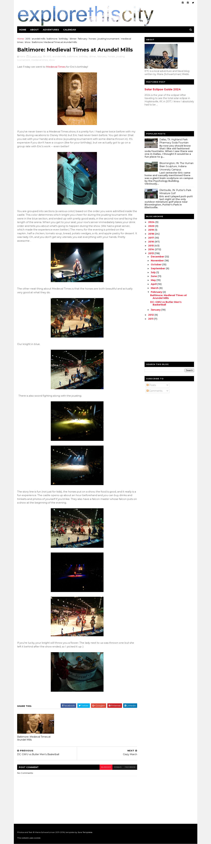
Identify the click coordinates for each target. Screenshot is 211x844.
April (154, 284)
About (34, 29)
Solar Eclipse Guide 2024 (163, 89)
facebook (130, 767)
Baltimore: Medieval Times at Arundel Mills (34, 738)
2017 (151, 237)
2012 (151, 314)
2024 (151, 222)
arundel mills (38, 38)
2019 (151, 229)
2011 (151, 318)
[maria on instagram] (183, 2)
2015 (151, 245)
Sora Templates (85, 832)
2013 (28, 38)
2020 (151, 226)
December (158, 256)
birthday (63, 38)
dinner (73, 38)
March (155, 288)
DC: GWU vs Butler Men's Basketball (165, 303)
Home (22, 29)
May (153, 280)
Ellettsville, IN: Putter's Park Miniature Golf (175, 192)
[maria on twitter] (193, 2)
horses (92, 38)
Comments (155, 390)
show (27, 42)
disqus (117, 767)
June (154, 276)
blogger (106, 767)
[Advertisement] (158, 119)
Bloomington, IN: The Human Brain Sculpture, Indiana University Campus (176, 166)
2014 (151, 249)
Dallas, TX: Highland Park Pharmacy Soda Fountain (174, 141)
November (158, 260)
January (156, 309)
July (153, 272)
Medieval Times (55, 66)
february (82, 38)
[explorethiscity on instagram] (188, 2)
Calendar (69, 29)
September (158, 268)
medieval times (39, 60)
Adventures (51, 29)
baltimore (52, 38)
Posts (152, 385)
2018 (151, 233)
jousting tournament (108, 38)
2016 (151, 241)
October (156, 264)
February (157, 291)
